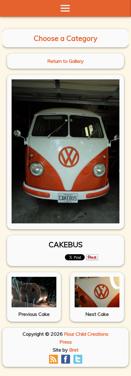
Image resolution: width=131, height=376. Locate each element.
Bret (74, 350)
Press (65, 342)
